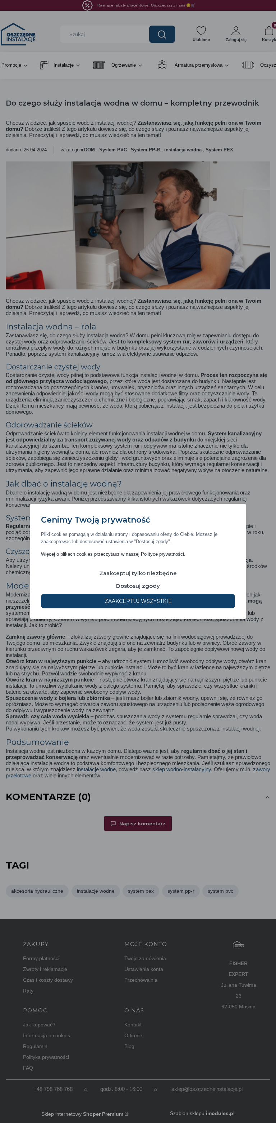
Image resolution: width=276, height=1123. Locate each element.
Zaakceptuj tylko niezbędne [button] (138, 573)
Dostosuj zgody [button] (138, 585)
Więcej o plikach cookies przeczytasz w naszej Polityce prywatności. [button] (113, 554)
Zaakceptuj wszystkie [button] (138, 601)
